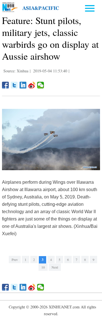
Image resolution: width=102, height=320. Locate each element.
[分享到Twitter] (14, 85)
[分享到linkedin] (23, 85)
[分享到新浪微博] (31, 85)
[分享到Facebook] (5, 85)
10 (43, 267)
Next (55, 267)
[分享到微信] (40, 85)
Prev (15, 259)
